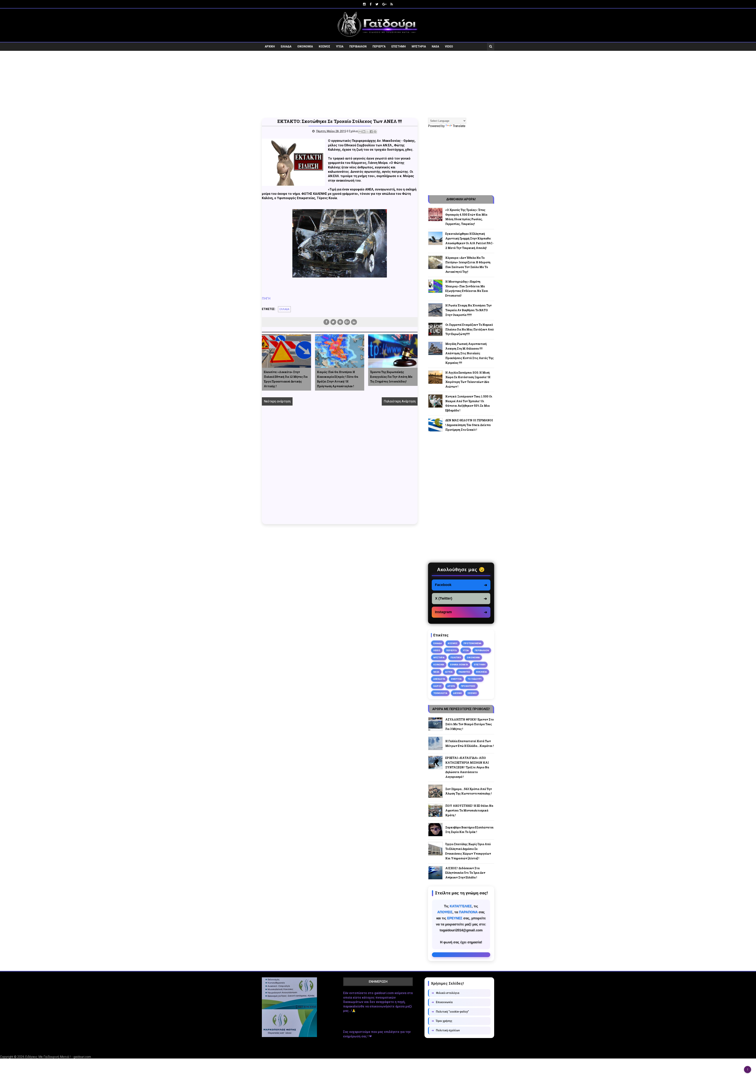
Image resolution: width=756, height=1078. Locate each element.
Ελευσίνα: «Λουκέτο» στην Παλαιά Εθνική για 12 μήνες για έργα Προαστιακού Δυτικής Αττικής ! (286, 379)
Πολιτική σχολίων (446, 1030)
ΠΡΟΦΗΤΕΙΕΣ (468, 686)
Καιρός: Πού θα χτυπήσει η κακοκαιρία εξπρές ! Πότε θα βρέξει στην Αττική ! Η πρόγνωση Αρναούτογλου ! (337, 379)
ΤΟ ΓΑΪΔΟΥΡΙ (474, 679)
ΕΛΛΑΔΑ (286, 46)
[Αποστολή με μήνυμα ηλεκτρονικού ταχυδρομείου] (360, 132)
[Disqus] (340, 469)
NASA (435, 46)
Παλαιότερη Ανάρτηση (400, 401)
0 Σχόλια (352, 131)
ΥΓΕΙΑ (339, 46)
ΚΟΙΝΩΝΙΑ (438, 664)
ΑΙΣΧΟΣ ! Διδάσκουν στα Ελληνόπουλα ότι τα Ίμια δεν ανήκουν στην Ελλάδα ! (465, 872)
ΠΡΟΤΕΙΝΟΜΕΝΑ (472, 643)
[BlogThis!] (364, 132)
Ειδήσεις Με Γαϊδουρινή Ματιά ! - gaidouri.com (58, 1057)
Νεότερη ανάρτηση (277, 401)
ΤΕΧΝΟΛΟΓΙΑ (440, 693)
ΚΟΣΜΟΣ (324, 46)
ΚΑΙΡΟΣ (437, 686)
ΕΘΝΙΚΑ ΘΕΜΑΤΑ (459, 664)
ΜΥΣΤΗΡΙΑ (419, 46)
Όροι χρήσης (442, 1020)
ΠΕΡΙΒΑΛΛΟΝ (358, 46)
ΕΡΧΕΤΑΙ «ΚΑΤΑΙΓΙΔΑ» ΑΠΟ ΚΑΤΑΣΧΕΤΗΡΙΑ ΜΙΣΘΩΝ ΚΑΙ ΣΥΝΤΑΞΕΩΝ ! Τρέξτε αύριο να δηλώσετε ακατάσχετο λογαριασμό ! (467, 767)
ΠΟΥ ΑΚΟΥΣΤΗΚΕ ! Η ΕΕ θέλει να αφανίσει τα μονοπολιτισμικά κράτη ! (469, 810)
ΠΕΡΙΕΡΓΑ (378, 46)
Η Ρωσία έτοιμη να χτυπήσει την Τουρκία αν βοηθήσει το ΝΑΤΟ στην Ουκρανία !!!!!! (468, 310)
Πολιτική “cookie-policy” (450, 1011)
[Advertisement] (378, 84)
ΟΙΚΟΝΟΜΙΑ (305, 46)
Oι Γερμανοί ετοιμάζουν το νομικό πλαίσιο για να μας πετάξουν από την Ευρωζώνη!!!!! (469, 329)
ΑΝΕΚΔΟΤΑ (439, 679)
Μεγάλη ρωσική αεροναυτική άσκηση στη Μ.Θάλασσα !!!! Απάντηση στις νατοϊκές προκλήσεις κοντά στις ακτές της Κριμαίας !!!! (469, 353)
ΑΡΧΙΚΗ (270, 46)
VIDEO (449, 46)
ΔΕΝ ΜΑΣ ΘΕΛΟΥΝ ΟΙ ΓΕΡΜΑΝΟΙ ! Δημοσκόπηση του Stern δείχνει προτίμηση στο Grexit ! (469, 425)
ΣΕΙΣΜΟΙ (472, 693)
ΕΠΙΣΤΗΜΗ (398, 46)
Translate (459, 126)
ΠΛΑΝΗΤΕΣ (464, 671)
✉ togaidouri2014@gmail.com (461, 954)
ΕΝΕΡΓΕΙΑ (456, 679)
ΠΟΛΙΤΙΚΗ (455, 657)
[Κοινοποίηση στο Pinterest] (375, 132)
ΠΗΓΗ (266, 298)
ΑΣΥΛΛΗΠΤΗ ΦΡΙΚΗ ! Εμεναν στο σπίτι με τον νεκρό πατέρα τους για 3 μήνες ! (469, 724)
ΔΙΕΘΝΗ (457, 693)
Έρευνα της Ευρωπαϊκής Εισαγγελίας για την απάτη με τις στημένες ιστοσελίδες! (391, 376)
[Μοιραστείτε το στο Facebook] (371, 132)
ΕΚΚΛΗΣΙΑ (481, 671)
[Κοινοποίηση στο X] (368, 132)
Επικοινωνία (442, 1002)
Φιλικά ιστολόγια (445, 992)
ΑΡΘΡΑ (451, 686)
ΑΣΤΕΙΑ (449, 671)
